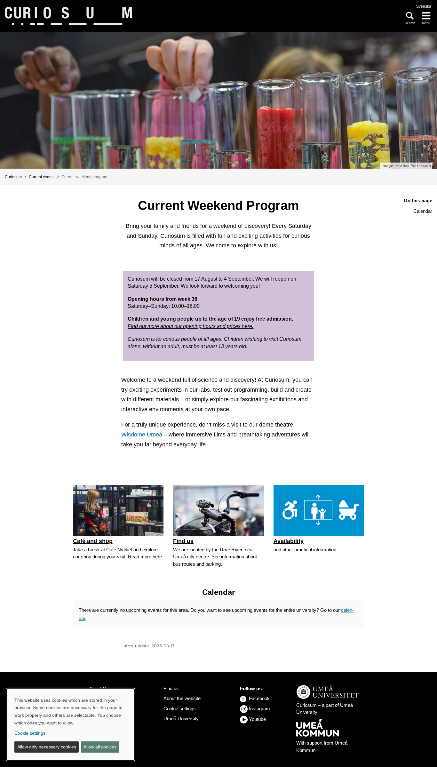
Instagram (259, 708)
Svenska (423, 6)
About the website (182, 698)
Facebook (259, 698)
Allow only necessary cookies (46, 746)
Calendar (422, 211)
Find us (171, 688)
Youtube (257, 719)
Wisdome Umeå (141, 434)
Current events (41, 177)
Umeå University (181, 718)
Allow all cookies (99, 746)
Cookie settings (179, 708)
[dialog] (70, 724)
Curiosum (13, 177)
